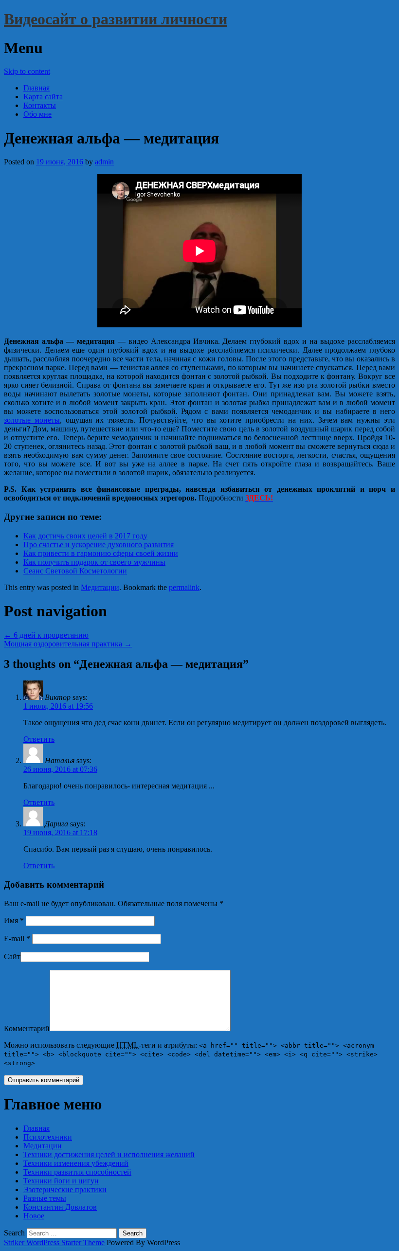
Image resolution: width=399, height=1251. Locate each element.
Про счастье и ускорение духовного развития (98, 544)
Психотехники (47, 1137)
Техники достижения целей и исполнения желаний (109, 1154)
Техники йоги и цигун (61, 1181)
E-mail (17, 938)
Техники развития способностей (77, 1172)
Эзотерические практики (65, 1189)
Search (14, 1233)
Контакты (39, 105)
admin (104, 162)
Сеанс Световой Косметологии (75, 571)
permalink (184, 587)
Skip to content (27, 71)
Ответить (38, 739)
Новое (33, 1216)
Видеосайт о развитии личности (115, 19)
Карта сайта (43, 96)
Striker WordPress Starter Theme (54, 1242)
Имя (14, 920)
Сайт (12, 956)
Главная (36, 88)
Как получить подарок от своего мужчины (94, 562)
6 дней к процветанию (46, 635)
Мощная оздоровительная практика (68, 644)
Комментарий (27, 1028)
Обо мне (37, 114)
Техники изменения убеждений (75, 1163)
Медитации (100, 587)
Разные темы (44, 1198)
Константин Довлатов (60, 1207)
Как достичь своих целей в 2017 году (85, 536)
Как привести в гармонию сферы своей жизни (100, 553)
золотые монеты (32, 420)
